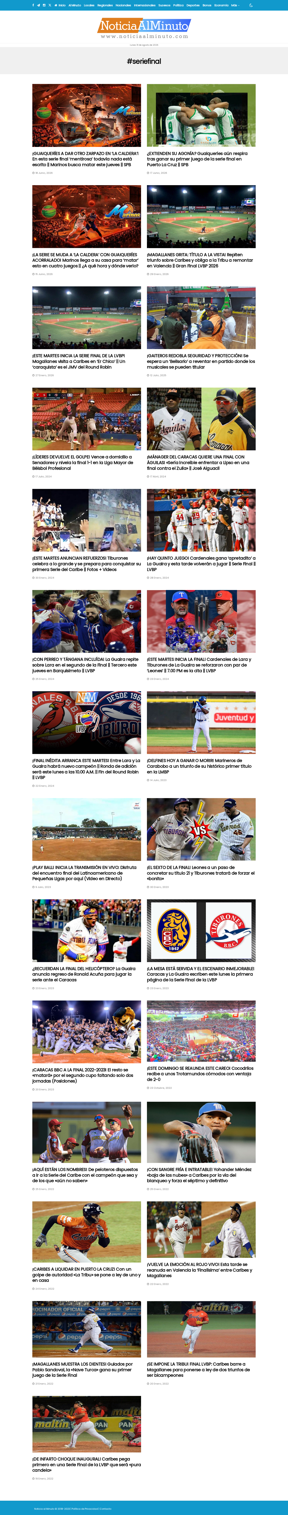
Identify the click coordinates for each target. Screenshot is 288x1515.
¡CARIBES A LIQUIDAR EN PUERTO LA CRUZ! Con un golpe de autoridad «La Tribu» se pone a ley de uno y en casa (86, 1274)
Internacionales (144, 5)
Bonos (207, 5)
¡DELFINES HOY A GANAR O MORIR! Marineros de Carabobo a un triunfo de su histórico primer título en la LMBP (199, 766)
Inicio (61, 5)
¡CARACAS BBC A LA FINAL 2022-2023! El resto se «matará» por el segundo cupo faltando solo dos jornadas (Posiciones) (82, 1075)
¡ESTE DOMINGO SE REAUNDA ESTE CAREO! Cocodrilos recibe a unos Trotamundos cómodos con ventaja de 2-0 (200, 1074)
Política (178, 5)
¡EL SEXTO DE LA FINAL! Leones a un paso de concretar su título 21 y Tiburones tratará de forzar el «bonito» (201, 873)
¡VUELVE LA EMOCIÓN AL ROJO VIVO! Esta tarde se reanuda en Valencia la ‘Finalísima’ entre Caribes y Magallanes (199, 1270)
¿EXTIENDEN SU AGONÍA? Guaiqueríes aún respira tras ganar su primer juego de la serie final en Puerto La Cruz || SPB (197, 159)
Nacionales (123, 5)
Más (234, 5)
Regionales (105, 5)
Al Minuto (75, 5)
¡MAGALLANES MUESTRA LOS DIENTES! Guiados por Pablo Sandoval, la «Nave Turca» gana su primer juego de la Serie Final (82, 1369)
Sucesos (164, 5)
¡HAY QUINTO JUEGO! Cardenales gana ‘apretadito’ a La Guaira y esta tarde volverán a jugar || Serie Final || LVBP (201, 563)
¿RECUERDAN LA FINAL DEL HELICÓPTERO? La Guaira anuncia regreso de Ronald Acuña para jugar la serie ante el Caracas (84, 974)
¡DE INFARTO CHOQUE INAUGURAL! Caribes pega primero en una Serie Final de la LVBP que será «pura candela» (86, 1464)
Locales (89, 5)
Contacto (105, 1508)
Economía (221, 5)
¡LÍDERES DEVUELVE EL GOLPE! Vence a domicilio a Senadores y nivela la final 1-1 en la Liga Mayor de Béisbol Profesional (82, 462)
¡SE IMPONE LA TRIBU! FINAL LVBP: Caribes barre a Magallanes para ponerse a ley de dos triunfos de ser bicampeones (198, 1369)
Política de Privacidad (85, 1508)
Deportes (193, 5)
